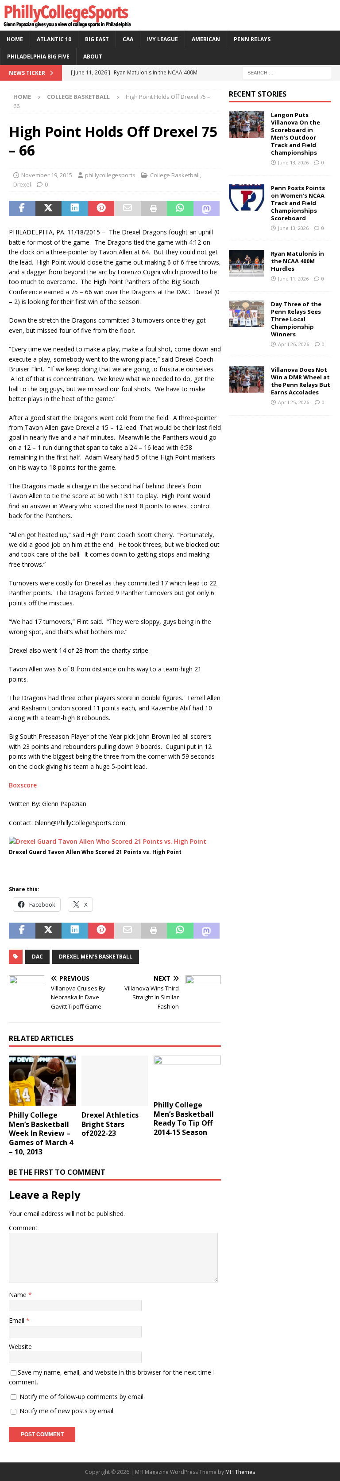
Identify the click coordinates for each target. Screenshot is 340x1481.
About (92, 56)
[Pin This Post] (101, 209)
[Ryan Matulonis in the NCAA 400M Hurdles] (246, 263)
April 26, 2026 (293, 344)
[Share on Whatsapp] (180, 209)
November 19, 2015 (46, 175)
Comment (23, 1228)
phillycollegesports (110, 175)
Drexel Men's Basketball (95, 956)
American (206, 39)
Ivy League (162, 39)
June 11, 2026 (293, 278)
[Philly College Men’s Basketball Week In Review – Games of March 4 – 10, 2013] (42, 1081)
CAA (128, 39)
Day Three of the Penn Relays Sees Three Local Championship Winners (296, 319)
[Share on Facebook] (22, 209)
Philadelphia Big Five (38, 56)
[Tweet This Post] (48, 209)
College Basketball (175, 175)
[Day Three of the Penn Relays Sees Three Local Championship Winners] (246, 313)
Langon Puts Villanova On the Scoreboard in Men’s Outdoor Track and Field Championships (295, 133)
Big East (97, 39)
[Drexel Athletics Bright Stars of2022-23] (115, 1081)
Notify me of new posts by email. (67, 1411)
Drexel (22, 184)
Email (17, 1320)
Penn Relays (252, 39)
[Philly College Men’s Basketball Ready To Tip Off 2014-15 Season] (187, 1076)
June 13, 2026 (293, 162)
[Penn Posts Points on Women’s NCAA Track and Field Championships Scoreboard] (246, 197)
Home (15, 39)
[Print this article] (154, 209)
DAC (37, 956)
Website (20, 1346)
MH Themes (240, 1472)
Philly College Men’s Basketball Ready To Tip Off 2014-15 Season (184, 1118)
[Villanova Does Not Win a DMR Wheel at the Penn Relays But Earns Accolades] (246, 379)
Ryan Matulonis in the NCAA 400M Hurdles (297, 261)
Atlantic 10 (54, 39)
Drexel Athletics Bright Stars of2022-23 (110, 1124)
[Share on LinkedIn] (75, 209)
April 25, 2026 (293, 402)
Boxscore (23, 785)
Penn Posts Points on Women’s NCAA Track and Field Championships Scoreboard (298, 203)
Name (18, 1294)
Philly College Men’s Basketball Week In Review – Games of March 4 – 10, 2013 (41, 1133)
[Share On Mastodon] (206, 209)
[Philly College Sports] (66, 25)
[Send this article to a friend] (127, 209)
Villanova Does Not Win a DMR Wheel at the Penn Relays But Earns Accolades (300, 381)
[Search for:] (287, 72)
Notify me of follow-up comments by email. (82, 1396)
